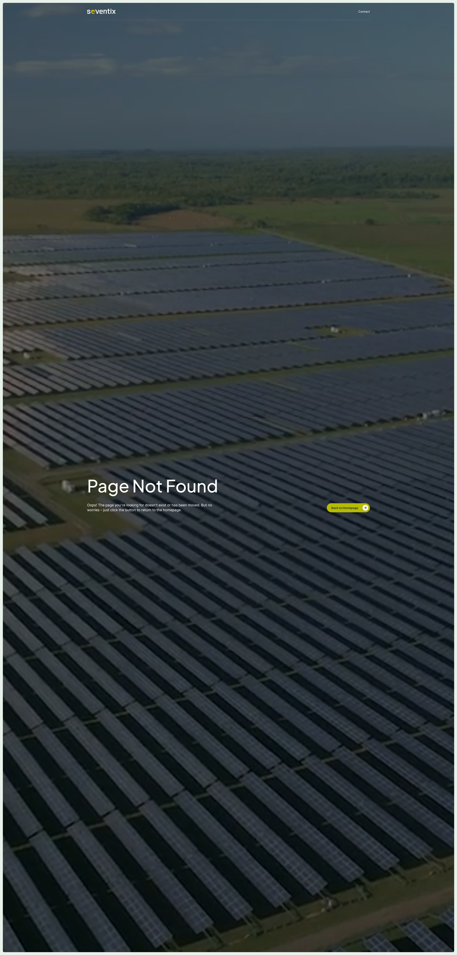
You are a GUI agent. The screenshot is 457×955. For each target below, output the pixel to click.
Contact (364, 11)
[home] (101, 11)
